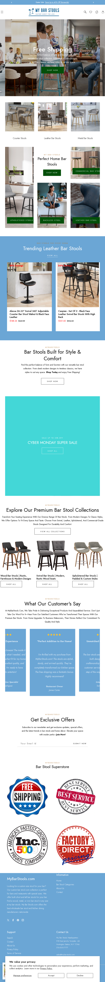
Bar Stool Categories (65, 884)
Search (10, 937)
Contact (59, 892)
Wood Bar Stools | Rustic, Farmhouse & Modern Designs (16, 577)
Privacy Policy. (46, 968)
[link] (27, 796)
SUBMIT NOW (80, 743)
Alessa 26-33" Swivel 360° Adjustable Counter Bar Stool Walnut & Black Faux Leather (29, 314)
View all (52, 255)
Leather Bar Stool (86, 220)
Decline (80, 975)
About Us (60, 888)
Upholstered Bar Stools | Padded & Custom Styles (85, 577)
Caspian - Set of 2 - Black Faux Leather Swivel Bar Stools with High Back (76, 314)
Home (58, 880)
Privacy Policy (12, 949)
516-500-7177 (62, 947)
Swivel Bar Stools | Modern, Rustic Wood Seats (50, 577)
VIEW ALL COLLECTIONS (52, 531)
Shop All (52, 451)
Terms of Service (14, 953)
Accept (51, 975)
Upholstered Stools (21, 220)
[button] (93, 2)
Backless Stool (52, 220)
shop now (52, 70)
